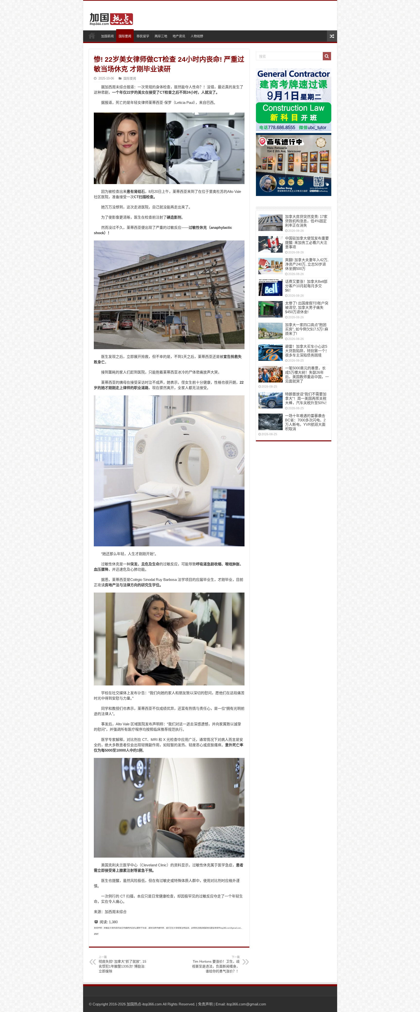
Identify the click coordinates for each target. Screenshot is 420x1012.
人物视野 (197, 36)
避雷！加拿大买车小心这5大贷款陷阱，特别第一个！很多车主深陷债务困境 (307, 350)
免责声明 (205, 1004)
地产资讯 (179, 36)
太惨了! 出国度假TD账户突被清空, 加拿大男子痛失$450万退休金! (306, 307)
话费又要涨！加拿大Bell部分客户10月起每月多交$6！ (306, 285)
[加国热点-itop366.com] (110, 17)
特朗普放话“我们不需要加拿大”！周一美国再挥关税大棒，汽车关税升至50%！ (307, 398)
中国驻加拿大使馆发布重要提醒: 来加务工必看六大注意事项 (307, 242)
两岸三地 (161, 36)
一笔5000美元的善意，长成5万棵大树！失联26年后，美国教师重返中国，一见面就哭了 (307, 374)
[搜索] (327, 56)
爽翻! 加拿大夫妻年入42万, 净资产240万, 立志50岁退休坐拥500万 (306, 264)
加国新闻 (107, 36)
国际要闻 (125, 36)
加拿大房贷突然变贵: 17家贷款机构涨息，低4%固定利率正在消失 (306, 220)
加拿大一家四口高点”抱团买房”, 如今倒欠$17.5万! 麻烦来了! (306, 329)
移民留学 (143, 36)
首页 (92, 35)
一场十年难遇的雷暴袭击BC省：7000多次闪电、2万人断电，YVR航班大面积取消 (305, 422)
